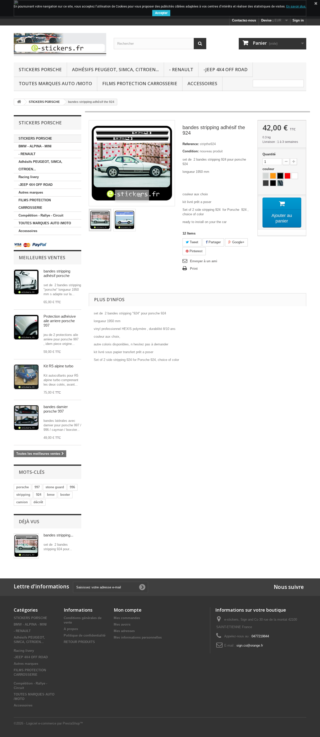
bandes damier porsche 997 (56, 409)
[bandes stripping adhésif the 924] (100, 220)
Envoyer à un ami (203, 261)
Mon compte (128, 610)
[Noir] (280, 176)
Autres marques (30, 192)
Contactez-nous (244, 20)
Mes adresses (124, 631)
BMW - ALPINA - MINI (35, 146)
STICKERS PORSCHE (40, 69)
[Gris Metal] (265, 176)
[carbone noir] (280, 183)
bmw (50, 494)
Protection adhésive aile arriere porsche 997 (60, 320)
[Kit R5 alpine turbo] (26, 376)
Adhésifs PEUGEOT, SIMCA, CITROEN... (115, 69)
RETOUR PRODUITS (79, 642)
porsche (22, 487)
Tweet (193, 242)
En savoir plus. (296, 6)
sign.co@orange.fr (249, 645)
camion (22, 502)
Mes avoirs (122, 624)
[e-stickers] (60, 42)
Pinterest (195, 251)
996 (72, 487)
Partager (214, 242)
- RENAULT (181, 69)
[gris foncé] (265, 183)
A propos (71, 629)
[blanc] (295, 176)
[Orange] (273, 176)
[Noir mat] (273, 183)
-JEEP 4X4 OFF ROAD (226, 69)
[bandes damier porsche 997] (26, 417)
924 (38, 494)
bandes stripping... (58, 535)
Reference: (190, 144)
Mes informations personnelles (138, 637)
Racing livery (28, 177)
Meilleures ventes (42, 257)
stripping (23, 494)
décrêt (38, 502)
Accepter (161, 13)
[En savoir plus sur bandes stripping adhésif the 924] (26, 545)
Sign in (298, 20)
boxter (65, 494)
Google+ (237, 242)
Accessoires (202, 83)
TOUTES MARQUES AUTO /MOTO (55, 83)
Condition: (190, 151)
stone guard (55, 487)
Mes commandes (127, 618)
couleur (268, 169)
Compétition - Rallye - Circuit (40, 215)
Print (194, 268)
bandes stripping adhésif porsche (57, 273)
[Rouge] (287, 176)
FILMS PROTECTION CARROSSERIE (139, 83)
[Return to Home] (19, 102)
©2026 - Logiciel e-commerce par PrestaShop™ (48, 723)
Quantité (269, 154)
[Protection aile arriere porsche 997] (26, 327)
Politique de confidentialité (85, 635)
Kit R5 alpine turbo (58, 366)
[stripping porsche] (26, 281)
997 (37, 487)
